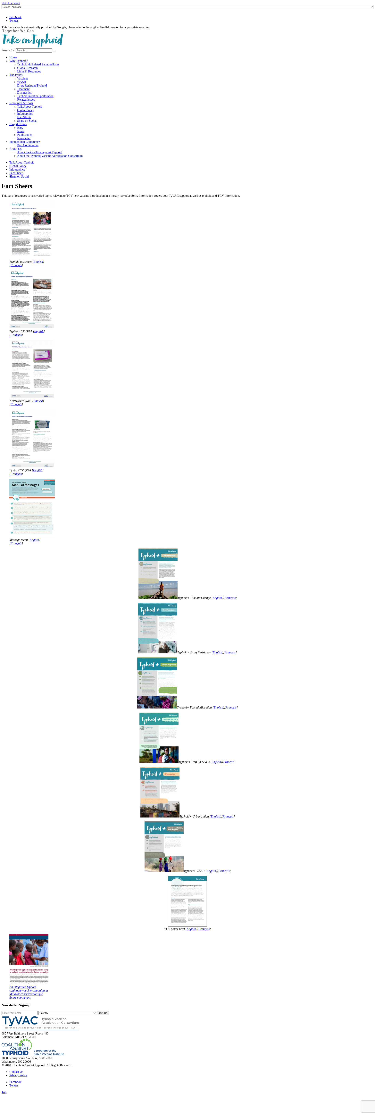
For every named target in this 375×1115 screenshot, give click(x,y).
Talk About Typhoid (29, 106)
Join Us (103, 1012)
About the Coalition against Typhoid (39, 152)
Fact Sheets (24, 117)
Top (4, 1092)
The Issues (15, 75)
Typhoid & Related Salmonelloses (38, 64)
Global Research (27, 68)
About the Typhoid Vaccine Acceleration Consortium (50, 155)
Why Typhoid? (18, 61)
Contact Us (16, 1071)
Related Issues (26, 99)
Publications (24, 134)
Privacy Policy (18, 1075)
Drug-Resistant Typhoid (32, 85)
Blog (20, 127)
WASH (21, 82)
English (38, 261)
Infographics (25, 113)
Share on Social (27, 120)
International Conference (24, 141)
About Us (15, 148)
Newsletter (23, 138)
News (20, 131)
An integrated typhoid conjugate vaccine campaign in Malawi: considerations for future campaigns (28, 992)
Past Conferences (27, 145)
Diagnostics (24, 92)
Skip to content (11, 3)
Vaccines (22, 78)
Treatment (23, 89)
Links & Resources (29, 71)
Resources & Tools (21, 103)
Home (13, 57)
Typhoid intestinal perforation (35, 96)
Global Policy (25, 110)
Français (16, 265)
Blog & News (18, 124)
